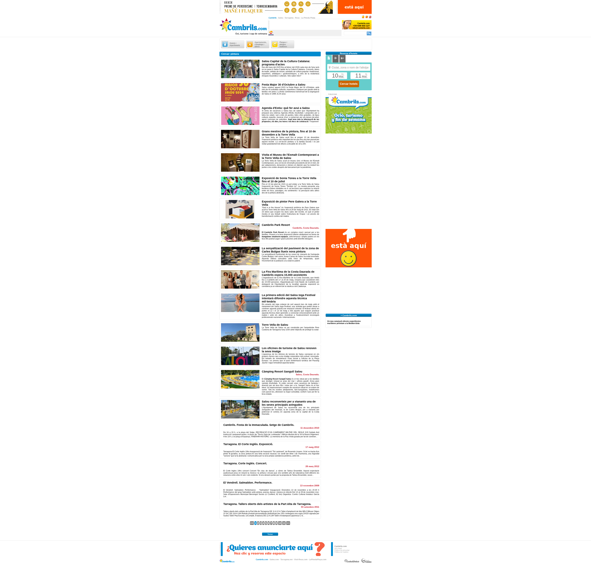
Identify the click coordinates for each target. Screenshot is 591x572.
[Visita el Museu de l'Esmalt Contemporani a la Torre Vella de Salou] (240, 171)
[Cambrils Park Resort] (240, 241)
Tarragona (289, 18)
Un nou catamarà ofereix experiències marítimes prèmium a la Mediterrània (344, 322)
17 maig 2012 (312, 447)
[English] (370, 18)
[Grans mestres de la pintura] (240, 148)
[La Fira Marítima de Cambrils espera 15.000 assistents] (240, 288)
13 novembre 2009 (309, 485)
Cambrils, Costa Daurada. (306, 228)
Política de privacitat (341, 550)
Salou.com (274, 559)
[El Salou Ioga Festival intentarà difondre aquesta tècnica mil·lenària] (240, 311)
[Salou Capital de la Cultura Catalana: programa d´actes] (240, 77)
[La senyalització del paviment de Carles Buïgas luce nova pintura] (240, 265)
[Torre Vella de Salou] (240, 341)
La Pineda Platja (308, 18)
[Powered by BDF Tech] (366, 562)
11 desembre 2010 (309, 428)
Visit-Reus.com (301, 559)
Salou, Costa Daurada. (307, 374)
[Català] (366, 18)
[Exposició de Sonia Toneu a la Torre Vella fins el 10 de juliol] (240, 194)
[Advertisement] (305, 24)
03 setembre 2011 (310, 507)
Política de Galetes (341, 552)
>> (288, 523)
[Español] (363, 18)
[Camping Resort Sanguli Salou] (240, 388)
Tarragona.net (286, 559)
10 (279, 523)
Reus (297, 18)
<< (252, 523)
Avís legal (338, 548)
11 (283, 523)
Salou (280, 18)
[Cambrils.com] (243, 32)
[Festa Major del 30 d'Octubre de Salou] (240, 101)
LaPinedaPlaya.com (317, 559)
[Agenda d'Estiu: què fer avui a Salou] (240, 124)
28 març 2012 (312, 466)
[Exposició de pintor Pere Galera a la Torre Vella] (240, 218)
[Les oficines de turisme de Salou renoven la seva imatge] (240, 364)
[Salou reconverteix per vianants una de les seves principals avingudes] (240, 418)
